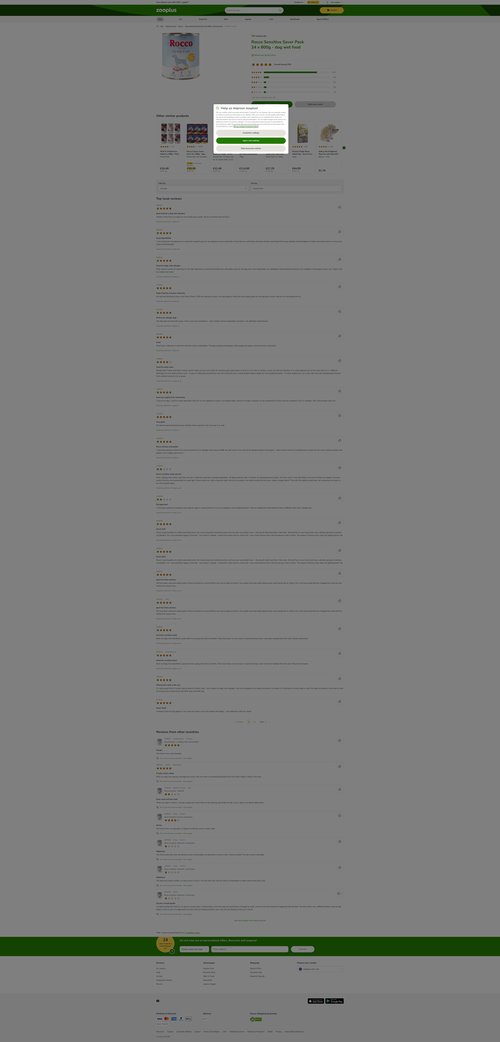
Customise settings (251, 133)
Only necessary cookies (251, 148)
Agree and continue (251, 140)
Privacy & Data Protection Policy (246, 126)
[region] (251, 129)
